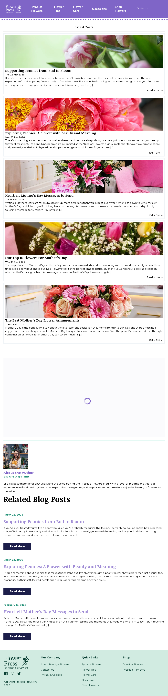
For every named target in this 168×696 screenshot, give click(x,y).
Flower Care (78, 8)
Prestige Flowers (133, 664)
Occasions (99, 8)
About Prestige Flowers (55, 664)
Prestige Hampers (134, 669)
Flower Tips (59, 8)
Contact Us (47, 669)
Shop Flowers (120, 8)
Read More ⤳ (155, 90)
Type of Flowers (36, 8)
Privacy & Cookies (51, 674)
